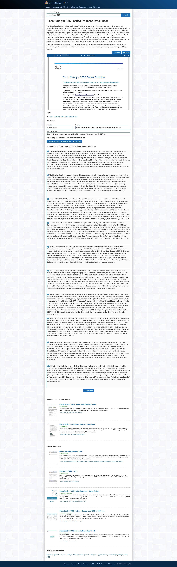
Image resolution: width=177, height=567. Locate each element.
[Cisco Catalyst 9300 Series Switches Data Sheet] (52, 544)
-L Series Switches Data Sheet (77, 404)
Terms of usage (83, 564)
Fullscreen (117, 52)
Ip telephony (82, 434)
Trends (73, 564)
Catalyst (120, 555)
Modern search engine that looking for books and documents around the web (72, 7)
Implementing (67, 434)
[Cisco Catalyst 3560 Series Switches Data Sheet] (52, 437)
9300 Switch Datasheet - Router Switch (79, 491)
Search (126, 15)
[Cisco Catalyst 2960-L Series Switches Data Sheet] (52, 417)
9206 (70, 412)
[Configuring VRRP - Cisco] (52, 484)
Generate (66, 461)
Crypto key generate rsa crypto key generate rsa (111, 461)
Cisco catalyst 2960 (77, 412)
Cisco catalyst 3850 (71, 117)
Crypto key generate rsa (93, 461)
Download (126, 52)
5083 (62, 117)
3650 (77, 434)
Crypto (78, 461)
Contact (99, 564)
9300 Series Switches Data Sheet (77, 531)
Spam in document (54, 141)
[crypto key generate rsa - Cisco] (52, 464)
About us (66, 564)
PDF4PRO (58, 3)
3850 (48, 557)
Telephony (73, 434)
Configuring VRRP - (68, 471)
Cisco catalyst (75, 501)
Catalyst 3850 (83, 461)
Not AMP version (109, 564)
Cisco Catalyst (112, 555)
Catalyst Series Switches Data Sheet (77, 424)
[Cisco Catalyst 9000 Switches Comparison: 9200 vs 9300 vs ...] (52, 524)
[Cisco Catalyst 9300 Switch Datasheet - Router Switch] (52, 504)
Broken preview (67, 141)
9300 (70, 521)
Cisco (51, 117)
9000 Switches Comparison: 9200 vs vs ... (82, 511)
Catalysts (57, 117)
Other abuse (77, 141)
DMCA (92, 564)
